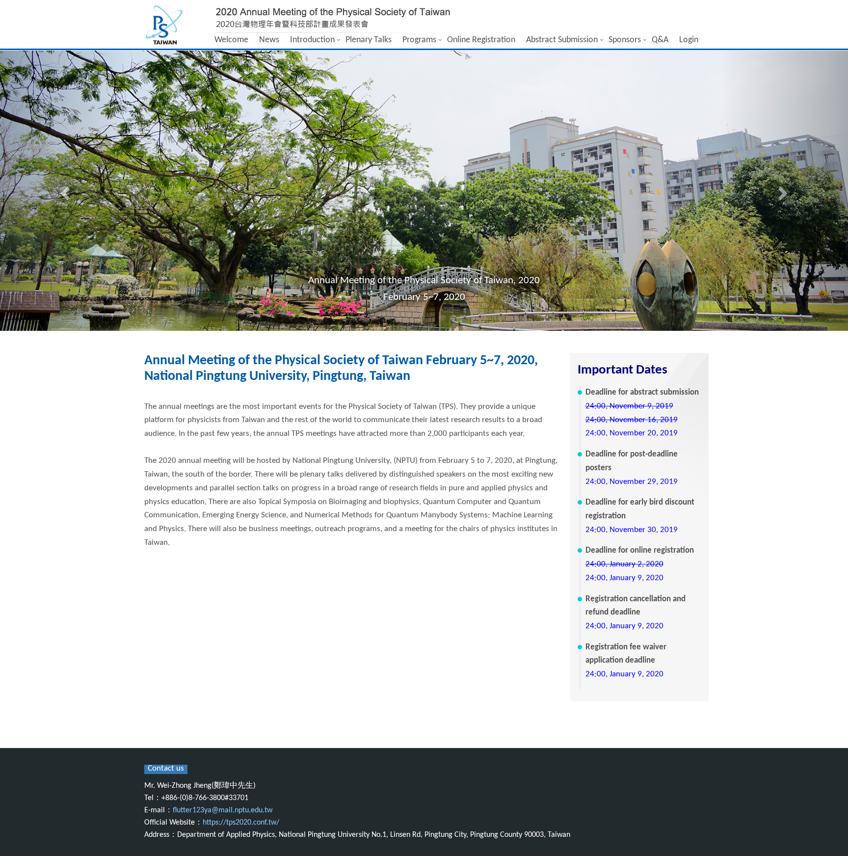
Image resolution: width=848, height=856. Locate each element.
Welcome (231, 40)
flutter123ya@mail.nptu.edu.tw (222, 810)
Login (688, 40)
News (269, 40)
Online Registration (481, 40)
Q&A (660, 40)
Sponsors (625, 40)
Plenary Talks (368, 40)
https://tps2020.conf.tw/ (241, 823)
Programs (419, 40)
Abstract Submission (562, 40)
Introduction (312, 40)
